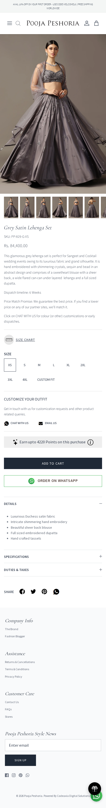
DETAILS (10, 503)
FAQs (8, 709)
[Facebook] (7, 775)
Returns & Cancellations (20, 662)
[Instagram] (14, 775)
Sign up (20, 760)
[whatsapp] (57, 591)
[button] (53, 340)
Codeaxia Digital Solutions (73, 796)
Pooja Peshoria (33, 796)
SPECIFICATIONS (16, 556)
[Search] (20, 23)
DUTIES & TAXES (16, 570)
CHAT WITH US (19, 423)
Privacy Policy (13, 676)
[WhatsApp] (27, 775)
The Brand (11, 629)
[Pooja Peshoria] (53, 23)
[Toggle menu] (9, 23)
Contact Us (12, 702)
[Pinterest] (20, 775)
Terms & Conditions (17, 669)
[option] (53, 114)
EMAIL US (50, 423)
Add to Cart (53, 463)
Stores (9, 716)
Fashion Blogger (15, 636)
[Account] (85, 23)
